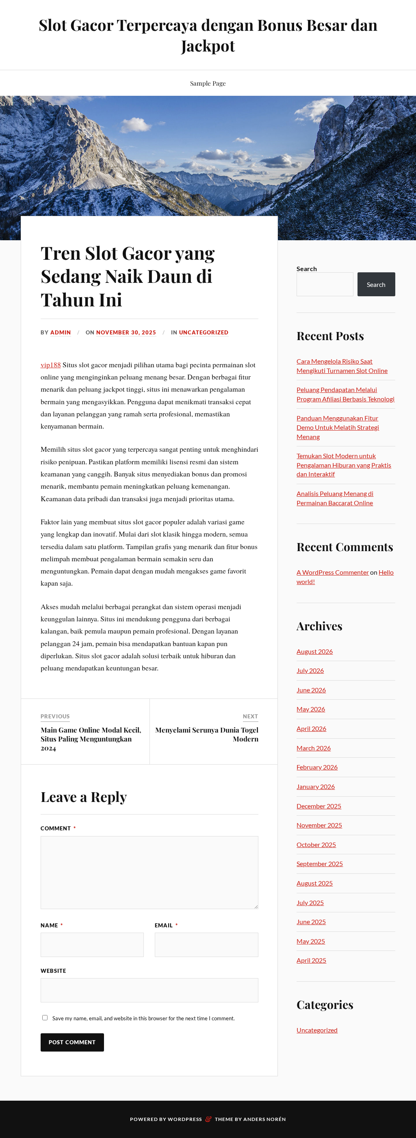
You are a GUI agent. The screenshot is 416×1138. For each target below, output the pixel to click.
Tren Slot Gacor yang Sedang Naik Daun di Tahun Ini (127, 275)
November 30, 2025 (126, 332)
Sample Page (208, 83)
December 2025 (319, 806)
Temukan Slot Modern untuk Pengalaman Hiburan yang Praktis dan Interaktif (344, 465)
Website (53, 971)
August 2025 (315, 883)
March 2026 (314, 748)
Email (166, 925)
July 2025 (310, 902)
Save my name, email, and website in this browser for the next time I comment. (143, 1018)
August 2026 (315, 651)
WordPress (185, 1119)
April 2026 (311, 728)
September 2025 (320, 863)
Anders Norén (264, 1119)
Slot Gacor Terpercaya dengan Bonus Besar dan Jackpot (208, 35)
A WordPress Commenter (333, 572)
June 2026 (311, 690)
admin (60, 332)
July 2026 (310, 670)
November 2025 (319, 825)
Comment (58, 828)
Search (307, 268)
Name (52, 925)
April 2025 (311, 960)
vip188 (51, 364)
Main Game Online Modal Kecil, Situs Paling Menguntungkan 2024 (91, 738)
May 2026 (311, 709)
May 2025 (311, 941)
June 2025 (311, 921)
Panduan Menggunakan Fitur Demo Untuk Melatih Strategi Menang (338, 427)
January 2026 (316, 786)
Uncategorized (204, 332)
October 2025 (316, 844)
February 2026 (317, 767)
